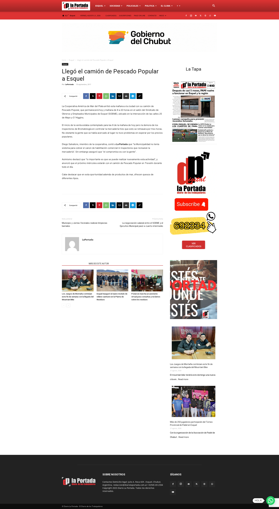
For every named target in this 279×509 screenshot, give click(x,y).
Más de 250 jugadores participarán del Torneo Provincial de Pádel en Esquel (191, 423)
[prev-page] (64, 305)
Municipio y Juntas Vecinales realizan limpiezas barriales (84, 224)
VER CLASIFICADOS (193, 245)
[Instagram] (191, 16)
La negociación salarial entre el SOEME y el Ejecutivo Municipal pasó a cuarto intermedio (141, 224)
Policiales (132, 5)
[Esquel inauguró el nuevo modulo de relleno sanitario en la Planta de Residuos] (112, 280)
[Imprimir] (126, 96)
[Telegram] (133, 96)
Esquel (99, 5)
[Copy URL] (139, 96)
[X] (200, 16)
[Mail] (196, 16)
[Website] (205, 16)
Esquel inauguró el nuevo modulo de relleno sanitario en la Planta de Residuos (112, 297)
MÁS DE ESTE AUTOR (99, 263)
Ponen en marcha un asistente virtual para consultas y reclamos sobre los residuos (145, 297)
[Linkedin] (113, 96)
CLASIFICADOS (110, 15)
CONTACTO (152, 15)
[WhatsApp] (210, 16)
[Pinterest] (99, 96)
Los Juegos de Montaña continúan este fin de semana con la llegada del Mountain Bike (78, 297)
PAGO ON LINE (139, 15)
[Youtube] (215, 16)
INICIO (161, 15)
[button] (213, 6)
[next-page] (68, 305)
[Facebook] (186, 16)
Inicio (64, 60)
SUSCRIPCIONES (125, 15)
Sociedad (115, 5)
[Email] (119, 96)
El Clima (165, 5)
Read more (183, 379)
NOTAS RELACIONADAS (74, 263)
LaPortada (69, 84)
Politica (149, 5)
